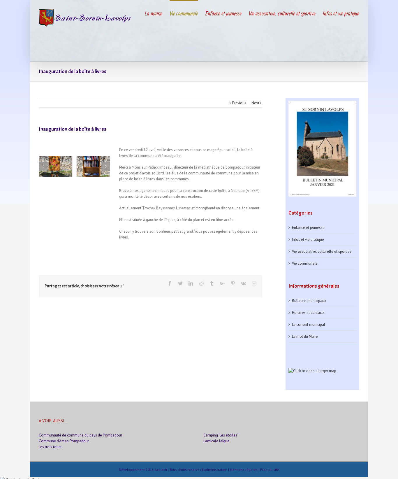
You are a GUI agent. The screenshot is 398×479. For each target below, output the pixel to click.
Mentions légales (244, 469)
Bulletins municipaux (309, 300)
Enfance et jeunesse (308, 227)
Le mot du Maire (305, 336)
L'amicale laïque (216, 441)
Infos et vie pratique (308, 239)
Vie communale (305, 263)
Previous (239, 102)
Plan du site (269, 469)
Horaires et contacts (308, 312)
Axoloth (161, 469)
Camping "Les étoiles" (220, 435)
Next (255, 102)
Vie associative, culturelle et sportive (321, 251)
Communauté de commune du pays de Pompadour (80, 435)
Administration (215, 469)
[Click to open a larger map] (312, 370)
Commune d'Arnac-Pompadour (64, 441)
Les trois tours (50, 446)
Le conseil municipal (308, 324)
